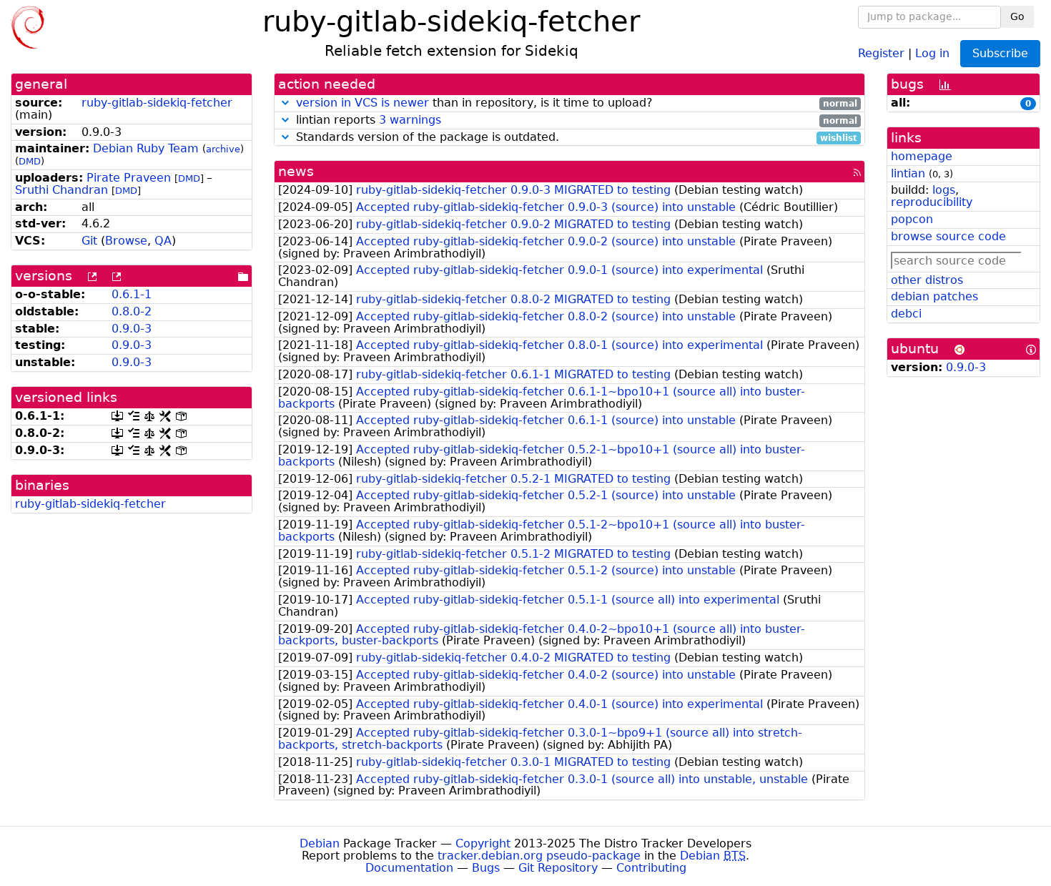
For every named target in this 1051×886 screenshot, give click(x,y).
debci (906, 313)
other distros (927, 280)
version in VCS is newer (362, 102)
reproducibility (931, 202)
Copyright (482, 843)
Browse (126, 240)
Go (1017, 16)
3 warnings (410, 120)
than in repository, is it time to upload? (577, 103)
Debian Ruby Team (146, 148)
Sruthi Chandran (61, 190)
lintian (908, 173)
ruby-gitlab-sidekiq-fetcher (157, 102)
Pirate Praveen (129, 177)
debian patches (934, 296)
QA (163, 240)
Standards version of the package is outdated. (575, 138)
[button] (285, 102)
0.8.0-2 (132, 311)
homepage (921, 156)
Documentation (409, 868)
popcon (912, 219)
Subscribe (1000, 53)
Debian (320, 843)
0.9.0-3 (132, 328)
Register (881, 52)
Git (89, 240)
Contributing (651, 868)
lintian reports (575, 120)
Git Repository (558, 868)
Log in (932, 52)
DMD (30, 161)
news (296, 171)
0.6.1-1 (132, 294)
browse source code (948, 236)
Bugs (486, 868)
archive (223, 149)
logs (943, 190)
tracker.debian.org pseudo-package (539, 855)
